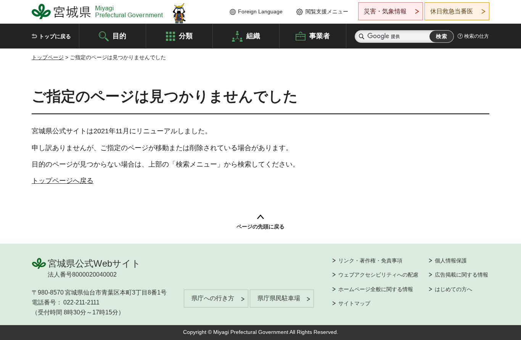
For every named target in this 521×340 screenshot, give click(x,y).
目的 (119, 35)
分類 (186, 35)
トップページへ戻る (62, 181)
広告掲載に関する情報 (461, 275)
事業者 (319, 35)
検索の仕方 (476, 36)
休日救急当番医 (451, 11)
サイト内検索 (361, 36)
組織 (253, 35)
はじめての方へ (453, 289)
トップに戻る (55, 36)
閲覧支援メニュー (327, 11)
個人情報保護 (451, 260)
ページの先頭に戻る (260, 226)
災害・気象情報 (385, 11)
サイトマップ (354, 303)
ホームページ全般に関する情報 (375, 289)
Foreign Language (260, 11)
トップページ (48, 57)
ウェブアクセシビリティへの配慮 (378, 275)
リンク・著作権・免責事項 (370, 260)
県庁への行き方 (212, 298)
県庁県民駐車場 (278, 298)
